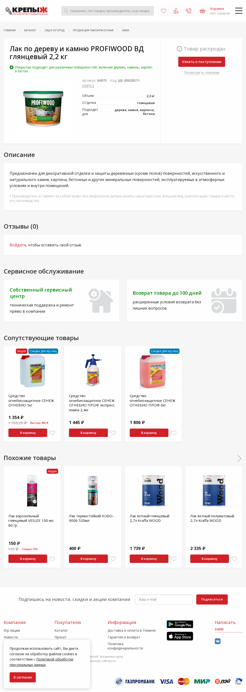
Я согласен (22, 677)
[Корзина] (202, 11)
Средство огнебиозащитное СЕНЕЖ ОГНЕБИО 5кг (31, 400)
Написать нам (225, 625)
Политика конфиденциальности (125, 646)
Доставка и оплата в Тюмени (132, 630)
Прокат (61, 637)
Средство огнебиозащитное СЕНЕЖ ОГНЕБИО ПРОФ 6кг (152, 400)
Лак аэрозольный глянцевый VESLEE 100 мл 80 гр (30, 520)
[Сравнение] (176, 11)
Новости (11, 637)
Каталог (61, 630)
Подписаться (212, 599)
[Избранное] (163, 11)
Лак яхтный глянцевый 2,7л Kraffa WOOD (149, 518)
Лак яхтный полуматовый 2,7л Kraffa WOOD (212, 518)
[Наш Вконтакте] (218, 641)
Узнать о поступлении (201, 61)
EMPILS (88, 85)
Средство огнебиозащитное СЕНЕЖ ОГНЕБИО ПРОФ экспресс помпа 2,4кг (92, 402)
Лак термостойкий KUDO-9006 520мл (91, 518)
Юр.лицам (12, 630)
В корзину (28, 432)
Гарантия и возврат (124, 637)
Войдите (18, 245)
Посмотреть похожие (202, 72)
